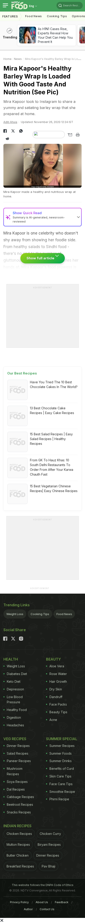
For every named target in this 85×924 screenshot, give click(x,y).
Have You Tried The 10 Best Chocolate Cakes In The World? (54, 384)
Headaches (15, 725)
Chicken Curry (50, 834)
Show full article (41, 258)
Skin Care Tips (60, 776)
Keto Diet (13, 681)
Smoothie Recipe (62, 792)
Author (28, 909)
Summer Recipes (62, 746)
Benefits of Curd (61, 768)
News (18, 59)
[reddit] (7, 138)
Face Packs (58, 704)
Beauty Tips (58, 712)
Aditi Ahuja (10, 122)
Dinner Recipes (18, 746)
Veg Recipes (14, 739)
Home (7, 59)
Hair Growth (58, 681)
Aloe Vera (56, 666)
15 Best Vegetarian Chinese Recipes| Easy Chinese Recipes (54, 488)
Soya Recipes (17, 782)
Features (10, 16)
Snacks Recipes (19, 812)
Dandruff (55, 697)
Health (10, 659)
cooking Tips (57, 16)
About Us (42, 902)
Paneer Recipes (19, 761)
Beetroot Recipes (20, 804)
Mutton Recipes (18, 844)
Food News (33, 16)
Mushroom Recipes (14, 771)
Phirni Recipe (59, 799)
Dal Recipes (16, 789)
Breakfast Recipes (20, 866)
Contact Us (47, 909)
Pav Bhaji (48, 866)
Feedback (61, 902)
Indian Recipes (17, 826)
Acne (53, 720)
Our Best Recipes (22, 373)
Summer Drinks (60, 761)
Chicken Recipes (19, 834)
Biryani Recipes (49, 844)
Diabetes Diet (17, 674)
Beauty (53, 659)
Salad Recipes (17, 753)
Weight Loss (14, 614)
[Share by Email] (70, 135)
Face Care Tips (61, 784)
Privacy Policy (19, 902)
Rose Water (58, 674)
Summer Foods (60, 753)
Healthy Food (17, 710)
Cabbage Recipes (20, 797)
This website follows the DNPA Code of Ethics (42, 885)
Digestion (14, 717)
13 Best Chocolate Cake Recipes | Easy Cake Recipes (52, 410)
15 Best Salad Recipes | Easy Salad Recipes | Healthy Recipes (51, 438)
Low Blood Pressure (15, 699)
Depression (15, 689)
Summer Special (61, 739)
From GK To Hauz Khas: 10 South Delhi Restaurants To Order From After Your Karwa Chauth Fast (51, 467)
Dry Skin (55, 689)
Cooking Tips (40, 614)
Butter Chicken (18, 855)
